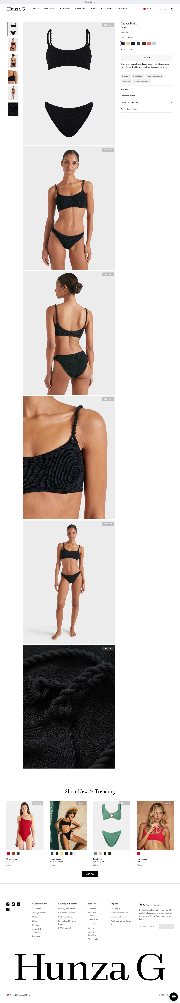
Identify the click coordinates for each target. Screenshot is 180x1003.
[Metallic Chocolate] (144, 43)
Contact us (36, 908)
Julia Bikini (98, 860)
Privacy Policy (93, 939)
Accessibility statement (37, 930)
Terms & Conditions (91, 933)
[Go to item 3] (13, 61)
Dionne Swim (11, 860)
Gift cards (36, 925)
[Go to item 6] (13, 109)
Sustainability (92, 920)
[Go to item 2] (13, 45)
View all (90, 874)
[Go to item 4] (13, 77)
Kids (93, 9)
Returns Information (66, 913)
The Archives (92, 924)
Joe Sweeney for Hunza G (121, 922)
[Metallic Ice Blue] (154, 43)
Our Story (91, 908)
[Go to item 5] (13, 93)
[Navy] (133, 43)
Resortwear (80, 9)
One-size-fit (115, 908)
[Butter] (128, 43)
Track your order (39, 913)
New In (35, 9)
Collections (121, 9)
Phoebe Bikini (57, 860)
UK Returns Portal (65, 917)
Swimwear (65, 9)
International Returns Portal (67, 922)
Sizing (34, 921)
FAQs (34, 917)
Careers (90, 928)
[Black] (123, 43)
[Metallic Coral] (149, 43)
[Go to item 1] (13, 29)
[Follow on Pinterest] (18, 904)
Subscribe (166, 926)
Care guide (37, 936)
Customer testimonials (120, 913)
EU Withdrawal (64, 928)
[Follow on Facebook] (7, 909)
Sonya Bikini (142, 860)
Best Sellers (49, 9)
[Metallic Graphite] (138, 43)
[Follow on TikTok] (13, 904)
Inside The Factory (91, 914)
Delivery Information (66, 908)
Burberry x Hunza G (119, 917)
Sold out (146, 58)
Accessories (106, 9)
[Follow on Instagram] (7, 904)
